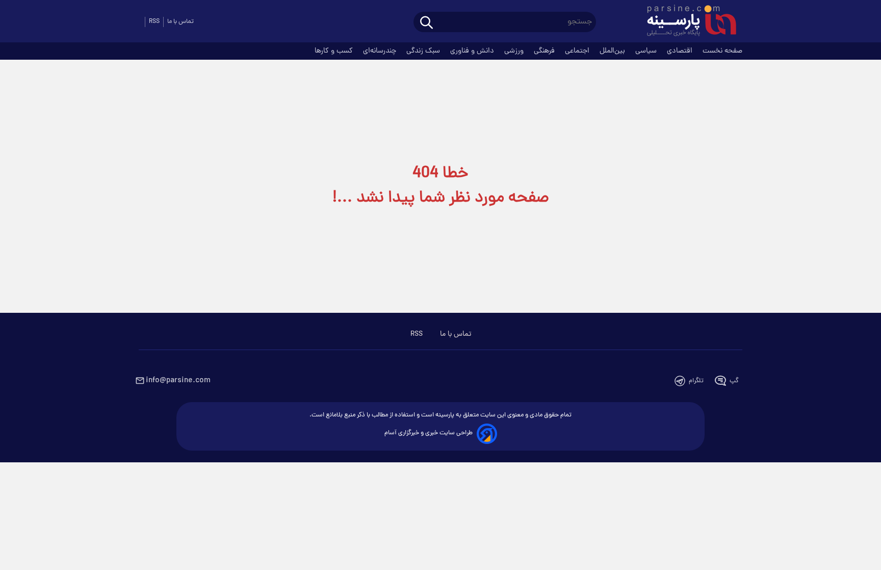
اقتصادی (680, 51)
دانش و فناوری (473, 51)
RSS (154, 22)
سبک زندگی (424, 51)
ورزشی (515, 51)
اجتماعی (578, 51)
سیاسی (647, 51)
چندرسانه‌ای (380, 51)
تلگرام (696, 381)
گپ (734, 381)
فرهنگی (545, 51)
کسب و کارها (335, 51)
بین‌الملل (613, 51)
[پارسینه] (686, 22)
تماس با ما (180, 22)
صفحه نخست (722, 51)
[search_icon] (426, 23)
